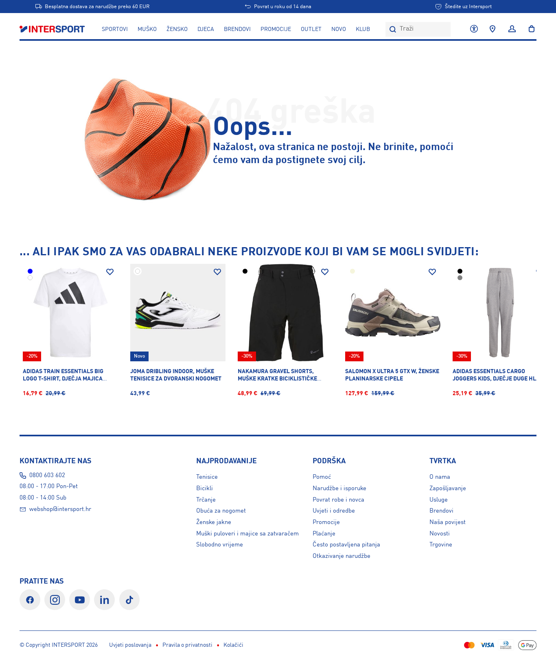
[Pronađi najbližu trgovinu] (492, 29)
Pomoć (322, 477)
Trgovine (440, 545)
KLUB (363, 29)
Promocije (326, 522)
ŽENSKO (177, 29)
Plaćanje (324, 534)
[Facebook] (30, 599)
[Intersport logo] (53, 29)
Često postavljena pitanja (346, 545)
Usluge (438, 500)
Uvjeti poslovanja (130, 645)
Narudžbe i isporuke (339, 488)
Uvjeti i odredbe (334, 511)
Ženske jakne (213, 522)
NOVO (338, 29)
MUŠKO (147, 29)
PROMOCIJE (275, 29)
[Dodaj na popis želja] (110, 272)
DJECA (205, 29)
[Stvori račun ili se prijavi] (512, 29)
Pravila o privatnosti (187, 645)
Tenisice (207, 477)
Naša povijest (447, 522)
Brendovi (237, 29)
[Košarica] (529, 29)
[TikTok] (129, 599)
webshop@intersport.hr (60, 509)
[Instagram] (54, 599)
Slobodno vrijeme (219, 545)
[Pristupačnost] (474, 29)
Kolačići (233, 645)
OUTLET (311, 29)
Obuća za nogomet (221, 511)
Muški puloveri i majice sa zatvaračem (247, 534)
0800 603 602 (47, 475)
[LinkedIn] (104, 599)
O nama (439, 477)
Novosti (439, 534)
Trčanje (206, 500)
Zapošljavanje (447, 488)
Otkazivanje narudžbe (341, 556)
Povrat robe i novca (338, 500)
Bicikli (204, 488)
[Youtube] (79, 599)
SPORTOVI (115, 29)
